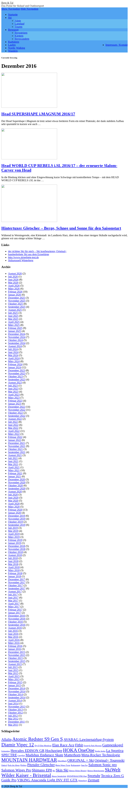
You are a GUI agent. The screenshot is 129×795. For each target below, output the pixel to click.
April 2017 (14, 603)
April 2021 (14, 467)
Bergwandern (22, 38)
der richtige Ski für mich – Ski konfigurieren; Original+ (37, 251)
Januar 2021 (14, 476)
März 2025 (14, 325)
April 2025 (14, 322)
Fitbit (79, 745)
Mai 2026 (13, 282)
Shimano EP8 (42, 770)
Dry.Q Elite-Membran (43, 746)
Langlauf (19, 23)
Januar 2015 (14, 685)
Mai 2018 (13, 564)
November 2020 (16, 482)
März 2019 (14, 537)
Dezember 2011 (16, 721)
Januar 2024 (14, 367)
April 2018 (14, 567)
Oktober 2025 (15, 303)
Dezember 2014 (16, 688)
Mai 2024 (13, 355)
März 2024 (14, 361)
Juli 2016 (13, 630)
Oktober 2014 (15, 694)
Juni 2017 (13, 597)
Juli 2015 (13, 667)
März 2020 (14, 506)
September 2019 (16, 524)
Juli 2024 (13, 349)
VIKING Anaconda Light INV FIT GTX (47, 780)
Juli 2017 (13, 594)
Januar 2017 (14, 612)
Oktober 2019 (15, 521)
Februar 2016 (15, 646)
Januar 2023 (14, 403)
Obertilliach (62, 761)
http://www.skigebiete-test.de (23, 257)
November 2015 (16, 655)
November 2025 (16, 300)
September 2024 (16, 343)
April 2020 (14, 503)
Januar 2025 (14, 331)
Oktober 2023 (15, 376)
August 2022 (15, 418)
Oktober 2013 (15, 709)
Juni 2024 (13, 352)
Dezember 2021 (16, 443)
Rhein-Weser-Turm (62, 765)
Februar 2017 (15, 609)
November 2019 (16, 518)
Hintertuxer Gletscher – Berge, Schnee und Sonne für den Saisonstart (61, 228)
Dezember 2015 (16, 652)
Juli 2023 (13, 385)
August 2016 (15, 627)
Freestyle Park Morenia (93, 746)
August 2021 (15, 455)
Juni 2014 (13, 703)
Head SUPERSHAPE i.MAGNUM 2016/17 (38, 114)
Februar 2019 (15, 540)
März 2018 (14, 570)
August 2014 (15, 700)
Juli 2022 (13, 421)
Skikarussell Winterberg (20, 260)
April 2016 (14, 640)
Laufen (12, 44)
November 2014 (16, 691)
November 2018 (16, 549)
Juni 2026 (13, 279)
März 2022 (14, 434)
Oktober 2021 (15, 449)
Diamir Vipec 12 (17, 744)
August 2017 (15, 591)
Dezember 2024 (16, 334)
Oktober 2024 (15, 340)
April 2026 (14, 285)
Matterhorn (72, 755)
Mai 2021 (13, 464)
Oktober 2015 (15, 658)
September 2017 (16, 588)
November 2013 (16, 706)
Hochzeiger (53, 751)
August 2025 (15, 309)
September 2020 (16, 488)
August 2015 (15, 664)
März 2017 (14, 606)
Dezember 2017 (16, 579)
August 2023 (15, 382)
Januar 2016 (14, 649)
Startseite (13, 14)
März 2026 (14, 288)
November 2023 (16, 373)
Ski (10, 17)
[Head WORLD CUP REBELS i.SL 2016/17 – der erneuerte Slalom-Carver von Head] (29, 158)
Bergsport (13, 29)
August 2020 (15, 491)
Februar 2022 (15, 437)
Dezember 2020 (16, 479)
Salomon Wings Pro (16, 770)
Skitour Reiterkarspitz (95, 771)
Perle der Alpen (14, 765)
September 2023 (16, 379)
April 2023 (14, 394)
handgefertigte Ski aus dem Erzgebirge (28, 254)
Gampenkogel (112, 745)
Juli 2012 (13, 715)
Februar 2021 (15, 473)
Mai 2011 (13, 724)
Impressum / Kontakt (116, 44)
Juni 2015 (13, 670)
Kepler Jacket (100, 751)
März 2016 (14, 643)
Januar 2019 (14, 543)
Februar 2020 (15, 509)
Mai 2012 (13, 718)
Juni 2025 (13, 315)
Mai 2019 (13, 530)
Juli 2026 (13, 276)
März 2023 (14, 397)
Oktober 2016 (15, 621)
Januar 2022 (14, 440)
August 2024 (15, 346)
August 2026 (15, 273)
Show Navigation (10, 8)
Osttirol (4, 765)
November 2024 (16, 337)
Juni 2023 (13, 388)
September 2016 (16, 624)
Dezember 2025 (16, 297)
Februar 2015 (15, 682)
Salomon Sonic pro (102, 765)
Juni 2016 (13, 633)
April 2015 (14, 676)
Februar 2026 (15, 291)
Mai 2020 (13, 500)
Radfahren (13, 41)
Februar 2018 (15, 573)
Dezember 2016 (16, 615)
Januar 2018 (14, 576)
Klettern (19, 35)
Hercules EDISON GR (28, 751)
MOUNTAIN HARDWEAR (29, 760)
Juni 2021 (13, 461)
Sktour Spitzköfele (59, 776)
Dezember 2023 (16, 370)
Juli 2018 (13, 558)
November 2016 (16, 618)
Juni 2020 (13, 497)
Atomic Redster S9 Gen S (37, 739)
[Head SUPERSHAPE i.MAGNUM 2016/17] (29, 106)
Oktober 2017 (15, 585)
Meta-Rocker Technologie (100, 755)
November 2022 (16, 409)
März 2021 (14, 470)
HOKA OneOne (78, 750)
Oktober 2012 (15, 712)
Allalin (6, 739)
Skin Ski (62, 770)
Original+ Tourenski (109, 760)
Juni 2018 (13, 561)
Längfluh (21, 755)
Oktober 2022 (15, 412)
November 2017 (16, 582)
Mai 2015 (13, 673)
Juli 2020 (13, 494)
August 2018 (15, 555)
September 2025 (16, 306)
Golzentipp (5, 751)
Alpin (18, 20)
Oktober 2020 (15, 485)
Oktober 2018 (15, 552)
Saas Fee (84, 765)
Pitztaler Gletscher (41, 765)
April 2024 (14, 358)
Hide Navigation (29, 8)
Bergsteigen (21, 32)
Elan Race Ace (63, 745)
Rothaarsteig (75, 765)
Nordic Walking (16, 47)
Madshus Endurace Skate (44, 755)
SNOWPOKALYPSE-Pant (77, 776)
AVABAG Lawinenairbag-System (88, 739)
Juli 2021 (13, 458)
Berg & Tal (7, 2)
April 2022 (14, 431)
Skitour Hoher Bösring (78, 771)
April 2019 (14, 534)
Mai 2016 (13, 636)
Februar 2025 (15, 328)
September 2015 (16, 661)
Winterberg (82, 781)
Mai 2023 (13, 391)
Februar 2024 (15, 364)
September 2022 (16, 415)
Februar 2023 (15, 400)
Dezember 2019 (16, 515)
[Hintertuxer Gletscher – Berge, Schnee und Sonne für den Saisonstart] (29, 221)
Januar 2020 (14, 512)
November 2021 (16, 446)
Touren (18, 26)
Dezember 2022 (16, 406)
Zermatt (93, 780)
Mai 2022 (13, 428)
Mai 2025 (13, 318)
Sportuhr (94, 776)
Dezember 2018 (16, 546)
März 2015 (14, 679)
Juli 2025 (13, 312)
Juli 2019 (13, 527)
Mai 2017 (13, 600)
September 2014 (16, 697)
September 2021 (16, 452)
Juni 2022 (13, 424)
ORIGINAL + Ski (80, 760)
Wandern (13, 50)
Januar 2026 (14, 294)
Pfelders (23, 765)
